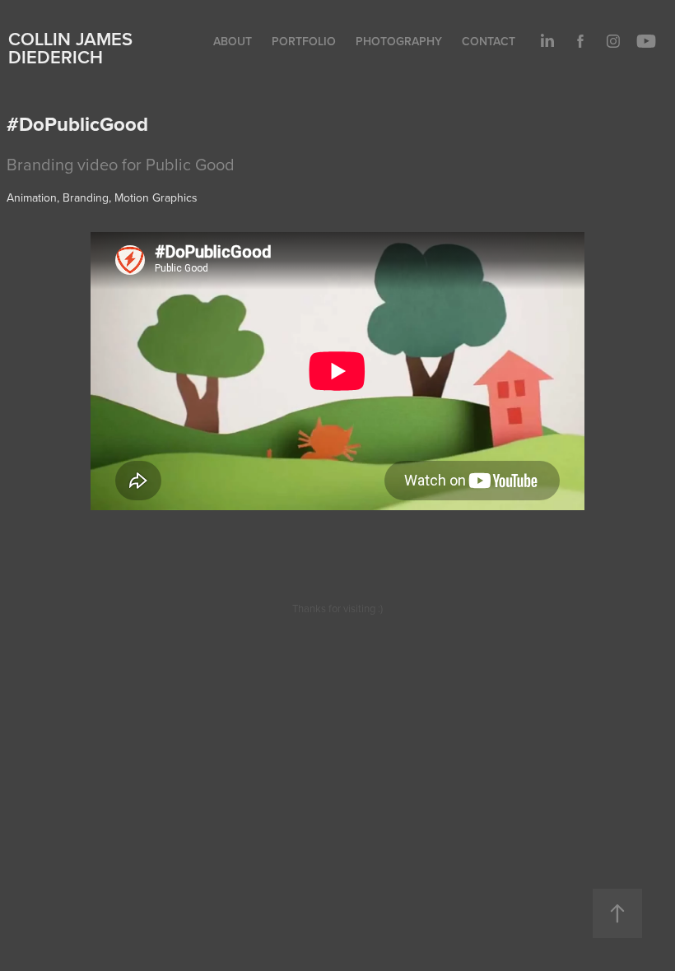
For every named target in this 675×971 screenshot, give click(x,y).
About (232, 41)
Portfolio (304, 41)
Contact (488, 41)
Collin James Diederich (70, 48)
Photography (399, 41)
